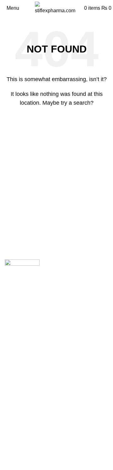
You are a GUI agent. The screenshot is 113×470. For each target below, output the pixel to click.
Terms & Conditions (26, 463)
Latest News (18, 439)
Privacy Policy (20, 451)
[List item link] (56, 374)
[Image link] (22, 264)
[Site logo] (56, 7)
